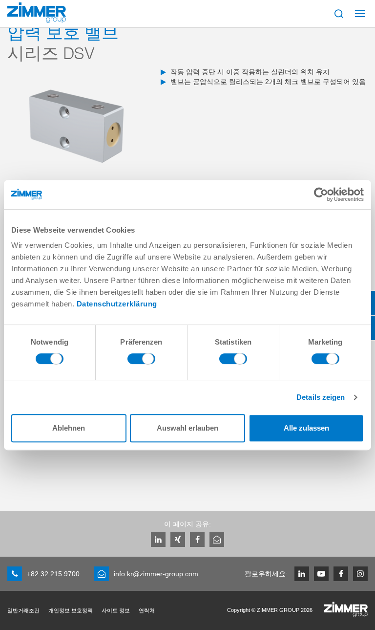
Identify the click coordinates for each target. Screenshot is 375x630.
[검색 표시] (339, 13)
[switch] (141, 361)
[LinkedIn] (158, 539)
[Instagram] (360, 573)
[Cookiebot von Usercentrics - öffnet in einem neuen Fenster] (321, 194)
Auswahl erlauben (187, 428)
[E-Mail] (216, 539)
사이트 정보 (116, 610)
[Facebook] (197, 539)
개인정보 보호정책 (70, 610)
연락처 (147, 610)
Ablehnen (68, 428)
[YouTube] (321, 573)
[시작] (36, 12)
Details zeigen (320, 397)
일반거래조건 (23, 610)
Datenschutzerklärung (117, 304)
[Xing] (177, 539)
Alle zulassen (306, 428)
